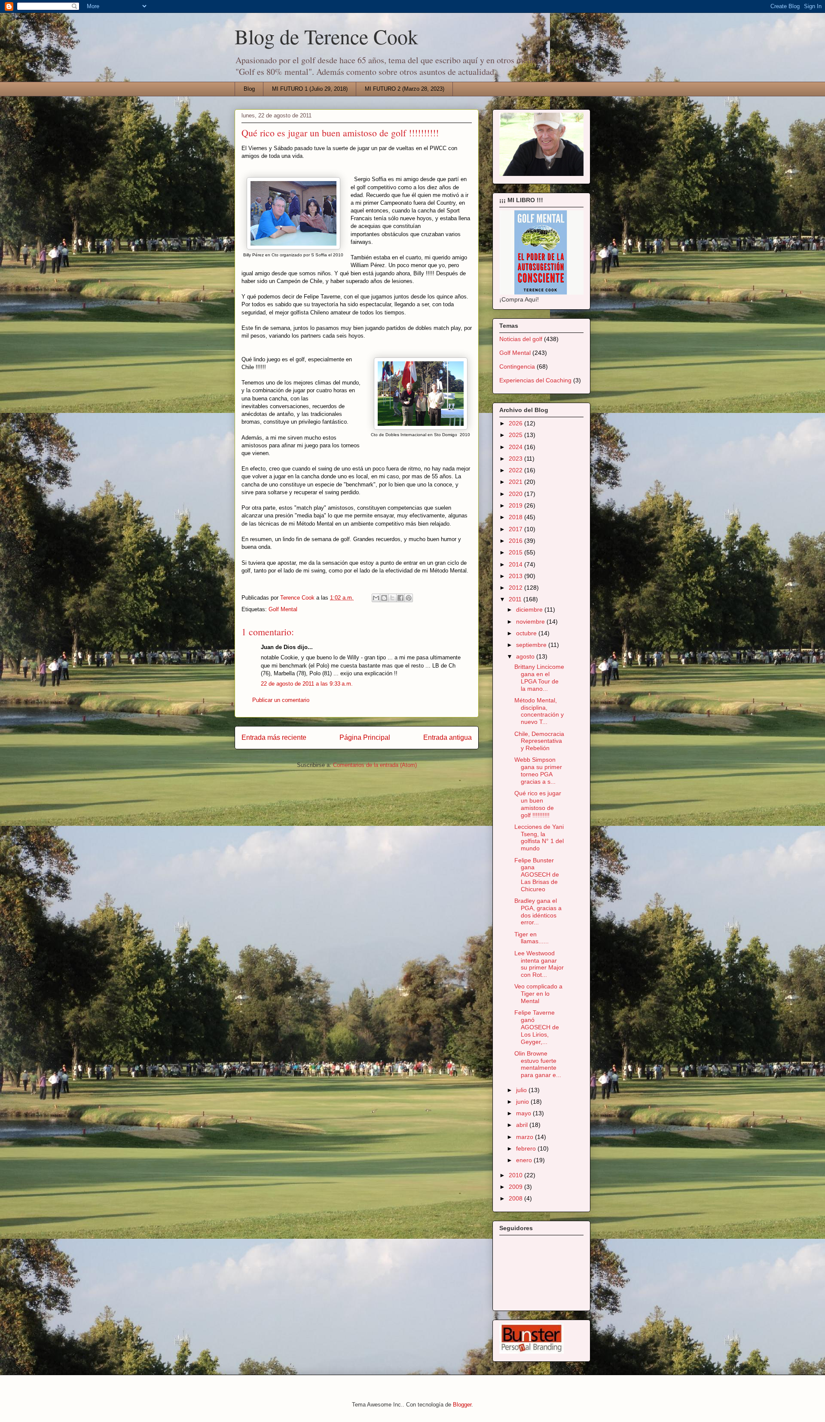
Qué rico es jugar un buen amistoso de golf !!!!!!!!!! (537, 804)
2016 (516, 540)
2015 (516, 552)
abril (522, 1124)
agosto (526, 656)
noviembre (531, 621)
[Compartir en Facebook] (400, 598)
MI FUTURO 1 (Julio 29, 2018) (310, 89)
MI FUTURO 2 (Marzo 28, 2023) (404, 89)
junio (523, 1101)
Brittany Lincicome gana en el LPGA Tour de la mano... (539, 677)
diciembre (530, 609)
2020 (516, 493)
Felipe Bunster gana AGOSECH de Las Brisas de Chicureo (536, 875)
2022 (516, 470)
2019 (516, 505)
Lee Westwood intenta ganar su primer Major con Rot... (539, 964)
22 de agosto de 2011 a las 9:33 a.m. (307, 683)
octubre (527, 633)
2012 (516, 587)
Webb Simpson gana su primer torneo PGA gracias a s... (538, 770)
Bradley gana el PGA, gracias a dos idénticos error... (538, 911)
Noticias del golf (520, 338)
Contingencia (517, 366)
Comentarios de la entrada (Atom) (375, 765)
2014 (516, 564)
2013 (516, 575)
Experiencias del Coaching (535, 380)
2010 (516, 1175)
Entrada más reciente (273, 737)
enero (525, 1160)
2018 (516, 517)
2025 (516, 434)
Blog (249, 89)
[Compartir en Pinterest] (408, 598)
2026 (516, 423)
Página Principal (364, 737)
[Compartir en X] (392, 598)
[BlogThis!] (384, 598)
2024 (516, 446)
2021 (516, 481)
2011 (516, 599)
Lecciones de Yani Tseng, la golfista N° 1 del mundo (539, 837)
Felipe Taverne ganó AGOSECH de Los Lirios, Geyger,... (536, 1027)
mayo (524, 1113)
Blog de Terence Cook (326, 36)
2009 (516, 1186)
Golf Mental (283, 609)
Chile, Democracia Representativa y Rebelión (539, 741)
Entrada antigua (447, 737)
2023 (516, 458)
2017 (516, 529)
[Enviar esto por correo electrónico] (376, 598)
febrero (527, 1148)
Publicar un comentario (280, 700)
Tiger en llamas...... (531, 938)
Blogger (462, 1404)
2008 (516, 1198)
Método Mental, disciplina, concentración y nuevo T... (539, 711)
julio (522, 1090)
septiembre (532, 644)
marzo (525, 1136)
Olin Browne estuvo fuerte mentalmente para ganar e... (537, 1064)
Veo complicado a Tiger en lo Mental (538, 993)
